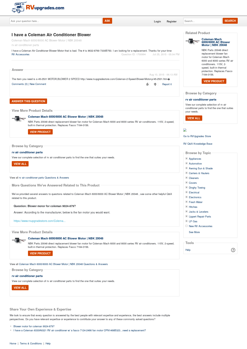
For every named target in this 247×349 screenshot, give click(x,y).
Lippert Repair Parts (200, 216)
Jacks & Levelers (198, 211)
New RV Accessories (200, 226)
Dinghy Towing (197, 187)
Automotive (195, 163)
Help (187, 250)
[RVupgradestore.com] (38, 7)
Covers (193, 182)
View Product (40, 132)
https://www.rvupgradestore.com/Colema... (40, 221)
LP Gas (193, 221)
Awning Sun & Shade (201, 168)
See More (194, 231)
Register (172, 21)
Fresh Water (195, 202)
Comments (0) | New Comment (29, 84)
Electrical (194, 192)
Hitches (193, 207)
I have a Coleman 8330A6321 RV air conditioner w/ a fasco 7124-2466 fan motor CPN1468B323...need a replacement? (80, 330)
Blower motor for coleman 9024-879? (34, 326)
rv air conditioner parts (27, 152)
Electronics (195, 197)
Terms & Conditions (31, 343)
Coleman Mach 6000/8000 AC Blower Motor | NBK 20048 (65, 116)
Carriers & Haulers (199, 173)
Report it (167, 84)
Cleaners (194, 178)
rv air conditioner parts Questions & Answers (44, 177)
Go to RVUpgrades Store (197, 136)
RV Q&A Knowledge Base (197, 143)
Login (157, 21)
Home (13, 343)
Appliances (195, 158)
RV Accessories (21, 54)
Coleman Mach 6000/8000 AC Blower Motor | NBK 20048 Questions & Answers (63, 264)
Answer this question (28, 101)
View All (20, 164)
